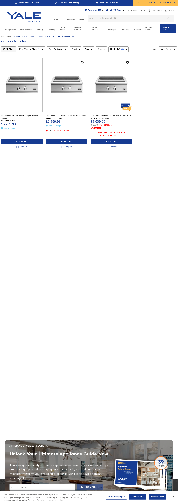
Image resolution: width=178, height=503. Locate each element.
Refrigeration (10, 30)
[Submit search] (168, 18)
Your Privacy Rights (116, 496)
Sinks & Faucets (94, 28)
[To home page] (23, 14)
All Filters (10, 49)
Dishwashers (26, 30)
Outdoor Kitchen (77, 28)
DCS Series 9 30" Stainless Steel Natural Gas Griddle (66, 116)
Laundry (39, 30)
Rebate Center (165, 28)
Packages (111, 30)
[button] (128, 10)
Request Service (109, 2)
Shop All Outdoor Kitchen (39, 36)
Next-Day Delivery (29, 2)
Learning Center (149, 28)
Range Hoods (62, 28)
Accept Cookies (157, 496)
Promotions (70, 19)
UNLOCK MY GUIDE (90, 487)
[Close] (173, 497)
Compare (23, 147)
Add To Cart (22, 141)
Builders (137, 30)
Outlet (81, 19)
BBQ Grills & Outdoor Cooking (64, 36)
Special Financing (69, 2)
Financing (125, 30)
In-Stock (55, 18)
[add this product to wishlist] (38, 62)
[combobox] (31, 49)
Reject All (138, 496)
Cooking (51, 30)
